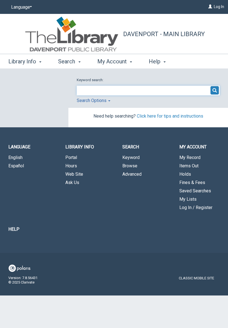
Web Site (74, 174)
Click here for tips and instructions (170, 116)
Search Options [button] (92, 100)
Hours (71, 165)
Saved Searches (195, 190)
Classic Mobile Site (196, 278)
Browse (129, 165)
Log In (219, 6)
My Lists (188, 199)
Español (16, 165)
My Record (189, 157)
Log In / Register (195, 207)
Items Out (189, 165)
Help (13, 229)
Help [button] (155, 61)
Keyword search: (90, 80)
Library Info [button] (23, 61)
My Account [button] (112, 61)
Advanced (132, 174)
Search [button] (67, 61)
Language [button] (19, 147)
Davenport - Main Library (164, 34)
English (15, 157)
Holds (185, 174)
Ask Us (72, 182)
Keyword (131, 157)
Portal (71, 157)
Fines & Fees (192, 182)
